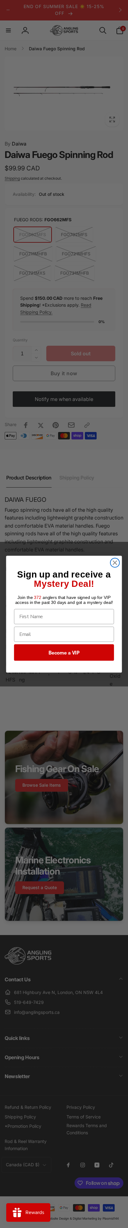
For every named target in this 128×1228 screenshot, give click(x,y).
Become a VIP (64, 652)
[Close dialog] (114, 562)
